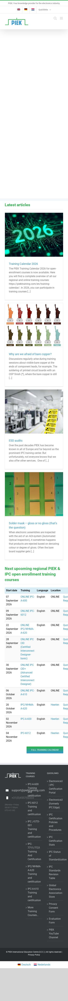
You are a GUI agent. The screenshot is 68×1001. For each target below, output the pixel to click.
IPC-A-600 (26, 718)
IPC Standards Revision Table (54, 872)
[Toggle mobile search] (55, 18)
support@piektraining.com (16, 790)
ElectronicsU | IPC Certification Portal (55, 787)
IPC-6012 (26, 733)
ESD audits (15, 440)
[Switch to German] (25, 9)
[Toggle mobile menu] (61, 18)
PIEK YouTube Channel (54, 933)
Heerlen (55, 704)
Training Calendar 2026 (23, 263)
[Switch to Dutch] (32, 9)
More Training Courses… (33, 911)
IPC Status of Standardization (55, 855)
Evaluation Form (55, 920)
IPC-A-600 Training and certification (34, 790)
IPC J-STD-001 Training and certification (34, 829)
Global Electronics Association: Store (55, 891)
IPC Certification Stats (55, 841)
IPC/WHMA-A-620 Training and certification (34, 874)
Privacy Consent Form (53, 907)
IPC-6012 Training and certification (34, 808)
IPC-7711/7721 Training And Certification (34, 851)
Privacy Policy (34, 955)
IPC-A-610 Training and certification (34, 894)
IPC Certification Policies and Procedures (55, 822)
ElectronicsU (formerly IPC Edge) (55, 803)
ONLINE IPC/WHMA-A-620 (27, 629)
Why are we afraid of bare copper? (30, 354)
